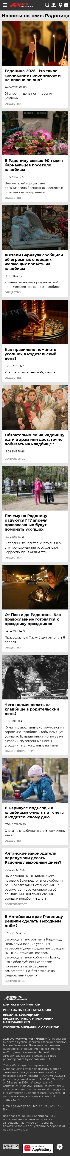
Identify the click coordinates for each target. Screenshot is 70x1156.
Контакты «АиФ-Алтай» (22, 1004)
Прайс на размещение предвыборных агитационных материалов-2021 (28, 1019)
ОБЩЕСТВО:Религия (20, 751)
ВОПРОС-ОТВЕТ (16, 458)
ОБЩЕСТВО (13, 103)
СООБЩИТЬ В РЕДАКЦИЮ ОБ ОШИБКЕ (31, 1027)
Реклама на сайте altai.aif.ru (27, 1010)
